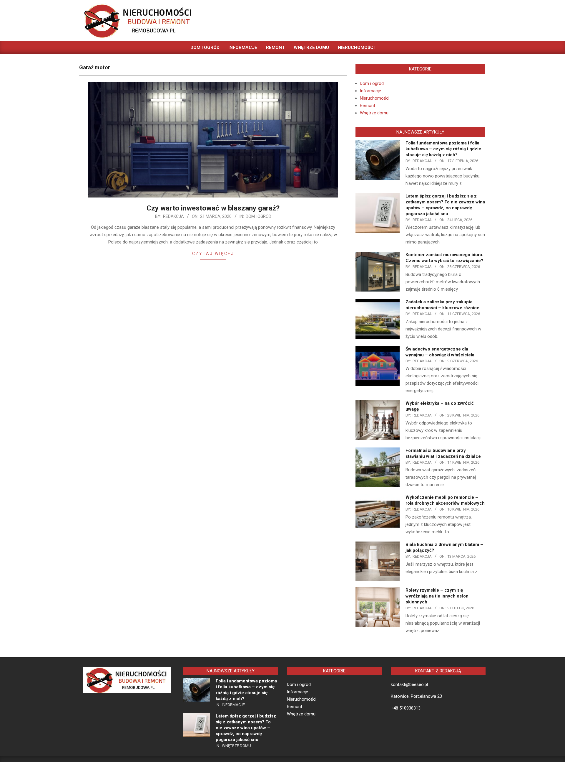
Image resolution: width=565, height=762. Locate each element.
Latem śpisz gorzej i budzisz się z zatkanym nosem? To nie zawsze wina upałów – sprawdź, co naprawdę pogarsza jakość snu (246, 727)
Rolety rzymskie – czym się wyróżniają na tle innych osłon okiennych (437, 596)
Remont (367, 105)
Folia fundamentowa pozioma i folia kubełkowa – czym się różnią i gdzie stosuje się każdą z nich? (443, 148)
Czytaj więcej (213, 253)
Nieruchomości (374, 98)
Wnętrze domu (374, 113)
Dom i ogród (258, 216)
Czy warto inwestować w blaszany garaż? (213, 208)
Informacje (370, 90)
